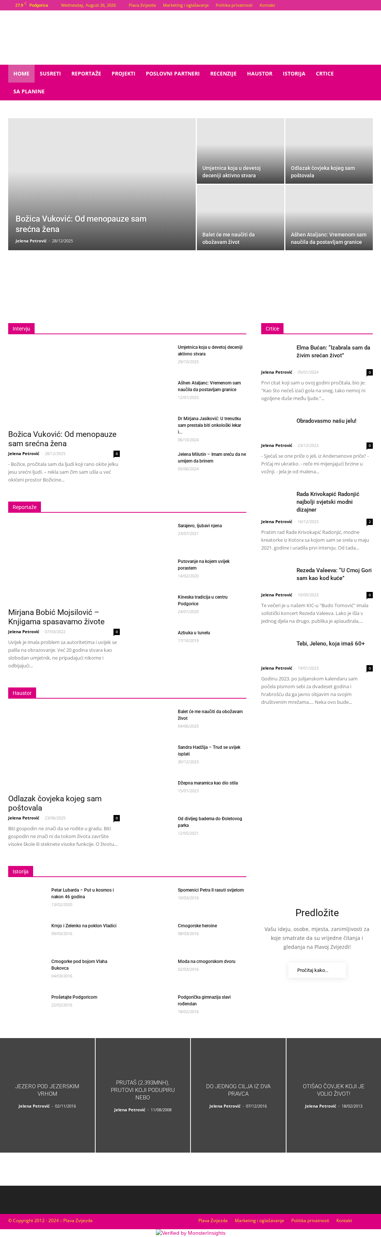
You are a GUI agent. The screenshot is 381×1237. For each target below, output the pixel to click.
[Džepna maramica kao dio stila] (153, 793)
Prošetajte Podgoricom (74, 997)
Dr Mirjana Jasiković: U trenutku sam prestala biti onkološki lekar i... (209, 425)
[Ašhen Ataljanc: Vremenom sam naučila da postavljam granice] (329, 217)
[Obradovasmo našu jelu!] (276, 427)
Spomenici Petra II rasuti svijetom (211, 890)
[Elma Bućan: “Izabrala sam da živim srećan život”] (276, 354)
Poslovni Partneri (173, 73)
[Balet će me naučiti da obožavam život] (240, 217)
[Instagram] (367, 5)
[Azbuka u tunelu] (153, 642)
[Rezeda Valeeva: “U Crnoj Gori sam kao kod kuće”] (276, 577)
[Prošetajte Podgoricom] (26, 1006)
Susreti (50, 73)
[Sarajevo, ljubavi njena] (153, 535)
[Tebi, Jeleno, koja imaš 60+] (276, 650)
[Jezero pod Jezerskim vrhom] (47, 1095)
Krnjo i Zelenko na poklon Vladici (83, 925)
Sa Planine (29, 91)
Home (21, 73)
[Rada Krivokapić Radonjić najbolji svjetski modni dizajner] (276, 500)
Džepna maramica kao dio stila (208, 783)
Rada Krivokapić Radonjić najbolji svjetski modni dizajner (328, 502)
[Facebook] (355, 5)
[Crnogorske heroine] (153, 935)
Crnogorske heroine (197, 925)
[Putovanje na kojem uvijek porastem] (153, 571)
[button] (364, 74)
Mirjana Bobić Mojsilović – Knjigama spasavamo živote (56, 617)
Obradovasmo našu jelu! (326, 421)
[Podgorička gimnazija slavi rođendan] (153, 1006)
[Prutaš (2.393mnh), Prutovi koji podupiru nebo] (143, 1095)
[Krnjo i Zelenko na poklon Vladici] (26, 932)
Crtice (325, 73)
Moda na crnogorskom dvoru (207, 961)
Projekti (123, 73)
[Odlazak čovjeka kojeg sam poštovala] (329, 151)
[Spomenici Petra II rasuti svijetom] (153, 898)
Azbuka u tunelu (194, 632)
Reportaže (86, 73)
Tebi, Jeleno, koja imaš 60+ (331, 643)
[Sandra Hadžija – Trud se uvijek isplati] (153, 757)
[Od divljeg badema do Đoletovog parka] (153, 828)
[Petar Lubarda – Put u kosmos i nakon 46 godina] (26, 900)
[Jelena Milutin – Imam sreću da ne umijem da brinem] (153, 464)
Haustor (259, 73)
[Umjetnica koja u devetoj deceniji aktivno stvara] (240, 151)
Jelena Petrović (31, 241)
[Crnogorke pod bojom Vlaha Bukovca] (26, 971)
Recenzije (223, 73)
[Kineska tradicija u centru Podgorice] (153, 607)
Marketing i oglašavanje (186, 5)
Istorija (294, 73)
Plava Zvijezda (142, 5)
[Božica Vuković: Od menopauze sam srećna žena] (102, 198)
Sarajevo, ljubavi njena (200, 525)
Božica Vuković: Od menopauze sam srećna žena (62, 439)
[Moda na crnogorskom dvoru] (153, 967)
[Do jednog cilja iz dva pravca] (238, 1095)
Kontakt (267, 5)
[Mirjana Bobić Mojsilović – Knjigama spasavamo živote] (64, 562)
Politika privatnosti (234, 5)
